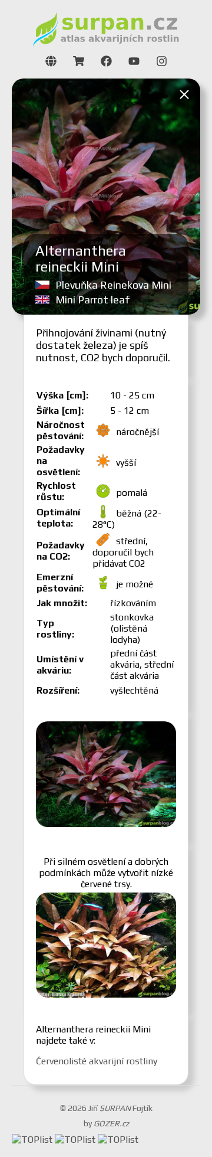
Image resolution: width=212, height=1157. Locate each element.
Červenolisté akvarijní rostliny (96, 1061)
